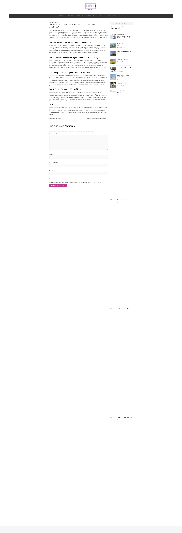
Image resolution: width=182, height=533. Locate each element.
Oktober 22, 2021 (121, 202)
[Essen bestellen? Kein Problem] (113, 91)
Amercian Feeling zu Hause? (124, 417)
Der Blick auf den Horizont (124, 51)
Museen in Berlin (121, 83)
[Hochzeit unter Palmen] (113, 200)
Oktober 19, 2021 (121, 419)
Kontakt (121, 15)
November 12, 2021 (121, 61)
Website (51, 171)
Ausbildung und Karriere (73, 15)
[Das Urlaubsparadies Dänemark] (113, 44)
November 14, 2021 (121, 53)
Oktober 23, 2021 (121, 94)
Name (51, 154)
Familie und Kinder (100, 15)
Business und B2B (54, 22)
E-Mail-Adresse (54, 162)
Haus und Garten (111, 15)
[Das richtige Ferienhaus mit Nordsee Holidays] (113, 75)
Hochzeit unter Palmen (123, 200)
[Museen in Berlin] (113, 83)
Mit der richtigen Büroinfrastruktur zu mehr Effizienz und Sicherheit (124, 36)
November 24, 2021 (121, 47)
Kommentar (53, 134)
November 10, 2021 (121, 71)
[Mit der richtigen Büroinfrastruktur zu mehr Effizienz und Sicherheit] (113, 34)
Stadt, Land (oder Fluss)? (123, 308)
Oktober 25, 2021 (121, 85)
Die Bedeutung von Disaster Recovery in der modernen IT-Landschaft (74, 25)
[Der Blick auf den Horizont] (113, 51)
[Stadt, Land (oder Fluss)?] (113, 309)
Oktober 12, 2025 (114, 30)
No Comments (123, 30)
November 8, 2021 (121, 79)
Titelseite (61, 15)
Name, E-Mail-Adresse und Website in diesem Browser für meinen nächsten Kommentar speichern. (76, 182)
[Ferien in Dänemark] (113, 59)
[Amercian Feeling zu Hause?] (113, 417)
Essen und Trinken (87, 15)
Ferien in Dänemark (122, 59)
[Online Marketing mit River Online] (113, 67)
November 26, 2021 (121, 40)
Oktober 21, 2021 (121, 310)
